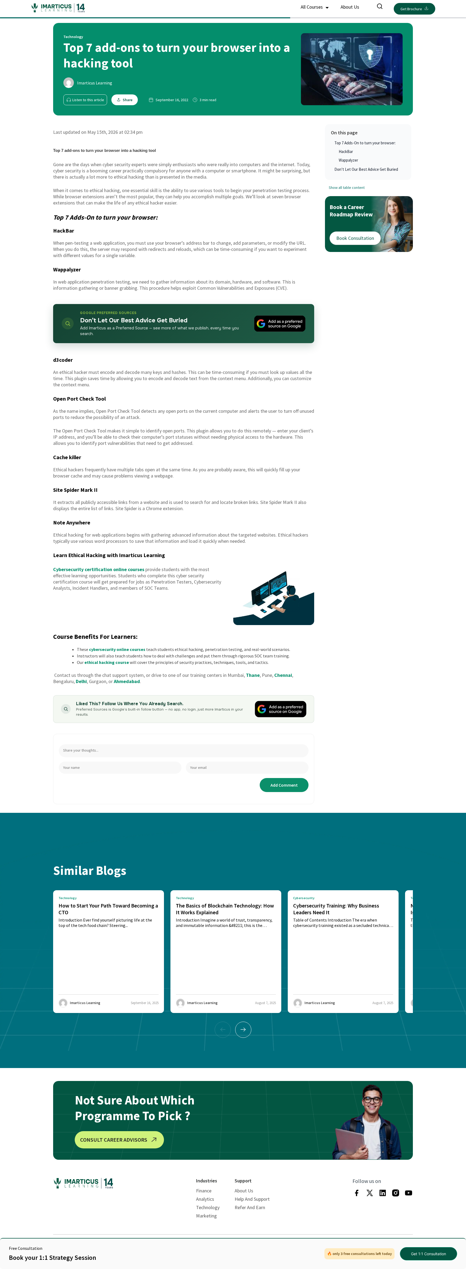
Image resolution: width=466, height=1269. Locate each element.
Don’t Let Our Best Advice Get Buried (366, 169)
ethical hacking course (106, 662)
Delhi (81, 681)
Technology (208, 1207)
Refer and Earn (250, 1207)
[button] (243, 1030)
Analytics (205, 1199)
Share (127, 99)
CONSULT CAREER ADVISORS (113, 1139)
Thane (253, 675)
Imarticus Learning (94, 83)
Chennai (283, 675)
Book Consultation (355, 238)
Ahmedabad (127, 681)
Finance (203, 1191)
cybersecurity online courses (117, 649)
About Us (350, 7)
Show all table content (347, 187)
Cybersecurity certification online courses (99, 569)
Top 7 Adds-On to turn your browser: (365, 142)
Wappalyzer (348, 160)
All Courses (312, 7)
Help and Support (252, 1199)
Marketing (206, 1216)
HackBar (346, 151)
